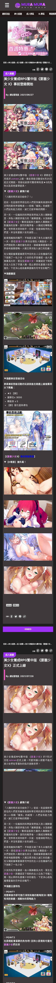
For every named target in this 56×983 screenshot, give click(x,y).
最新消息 (6, 14)
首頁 (5, 63)
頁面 (31, 456)
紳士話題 (18, 14)
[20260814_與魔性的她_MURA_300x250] (28, 54)
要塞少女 (34, 175)
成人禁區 (30, 14)
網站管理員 (14, 95)
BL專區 (41, 14)
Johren (15, 178)
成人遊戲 (20, 63)
